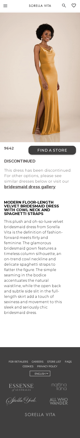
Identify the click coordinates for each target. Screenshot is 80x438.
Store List (54, 361)
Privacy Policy (47, 366)
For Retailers (18, 361)
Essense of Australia (21, 387)
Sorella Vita (40, 5)
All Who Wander (59, 401)
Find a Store (52, 150)
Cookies (28, 366)
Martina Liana (59, 386)
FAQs (68, 361)
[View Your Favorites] (74, 5)
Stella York (21, 401)
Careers (37, 361)
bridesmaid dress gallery (30, 186)
